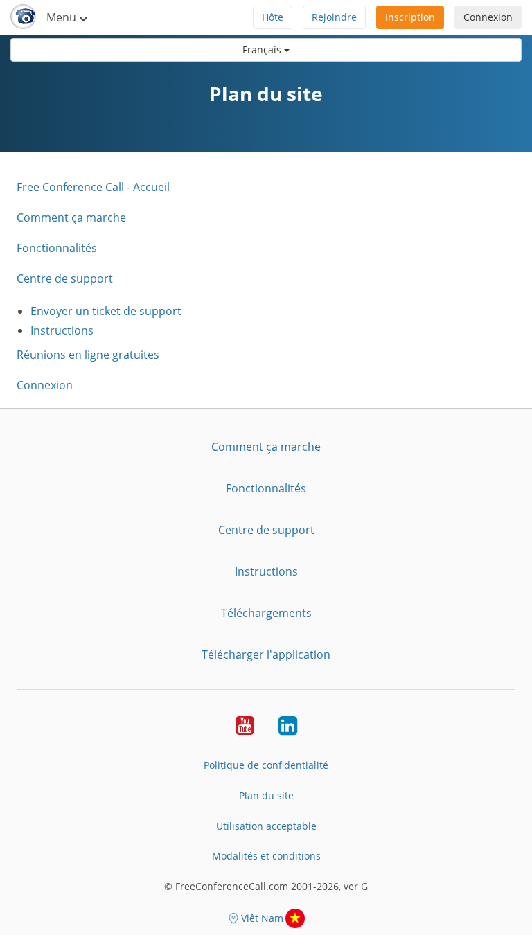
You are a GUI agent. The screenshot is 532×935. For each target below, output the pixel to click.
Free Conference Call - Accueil (93, 187)
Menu (62, 17)
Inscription (410, 17)
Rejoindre (334, 17)
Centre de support (65, 278)
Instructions (62, 330)
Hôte (272, 17)
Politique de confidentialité (266, 765)
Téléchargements (266, 613)
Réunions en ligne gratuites (88, 354)
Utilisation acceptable (266, 825)
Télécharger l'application (266, 654)
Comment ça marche (71, 217)
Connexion (488, 17)
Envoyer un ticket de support (105, 311)
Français (263, 49)
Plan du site (266, 795)
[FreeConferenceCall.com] (23, 17)
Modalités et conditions (266, 855)
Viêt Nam (262, 918)
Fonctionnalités (57, 248)
